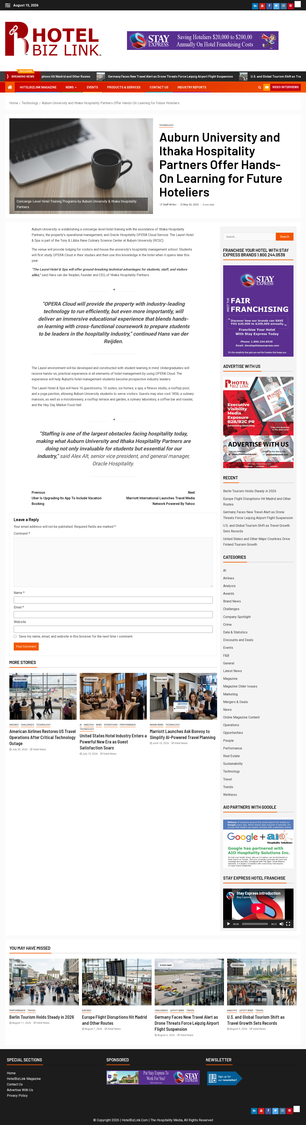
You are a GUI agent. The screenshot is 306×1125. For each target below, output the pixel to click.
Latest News (232, 671)
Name (19, 593)
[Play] (228, 924)
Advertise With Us (20, 1090)
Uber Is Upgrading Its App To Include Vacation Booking (67, 498)
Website (20, 622)
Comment (22, 533)
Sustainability (233, 764)
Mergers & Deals (235, 702)
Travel (227, 779)
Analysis (89, 725)
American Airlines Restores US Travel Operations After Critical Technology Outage (42, 737)
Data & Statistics (235, 632)
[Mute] (281, 924)
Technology (166, 125)
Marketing (230, 694)
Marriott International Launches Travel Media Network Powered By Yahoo (160, 498)
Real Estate (231, 756)
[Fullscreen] (288, 924)
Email (19, 607)
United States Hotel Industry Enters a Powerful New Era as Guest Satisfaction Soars (113, 741)
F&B (226, 656)
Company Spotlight (237, 617)
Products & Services (124, 87)
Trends (228, 787)
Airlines (14, 725)
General (228, 663)
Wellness (230, 795)
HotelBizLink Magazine (38, 87)
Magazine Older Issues (240, 686)
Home (11, 1073)
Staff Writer (170, 204)
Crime (227, 625)
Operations (111, 725)
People (228, 741)
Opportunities (233, 733)
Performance (128, 725)
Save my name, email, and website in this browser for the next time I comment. (76, 636)
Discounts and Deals (238, 640)
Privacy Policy (17, 1096)
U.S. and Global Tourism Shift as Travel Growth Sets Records (256, 76)
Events (92, 87)
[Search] (259, 87)
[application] (258, 908)
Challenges (27, 725)
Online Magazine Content (241, 717)
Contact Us (159, 87)
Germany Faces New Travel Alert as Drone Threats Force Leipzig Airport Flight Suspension (133, 76)
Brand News (156, 725)
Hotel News (39, 749)
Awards (228, 594)
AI (81, 725)
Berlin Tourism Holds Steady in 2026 (249, 491)
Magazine (230, 679)
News (70, 87)
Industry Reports (192, 87)
